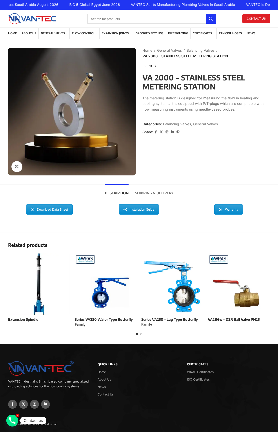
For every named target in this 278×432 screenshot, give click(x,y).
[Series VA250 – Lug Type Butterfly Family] (172, 284)
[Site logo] (32, 18)
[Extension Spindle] (39, 284)
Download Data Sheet (52, 209)
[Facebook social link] (155, 132)
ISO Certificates (198, 379)
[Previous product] (145, 66)
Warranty (231, 209)
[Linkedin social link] (172, 132)
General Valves (169, 50)
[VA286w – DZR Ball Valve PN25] (239, 284)
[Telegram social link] (178, 132)
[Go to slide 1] (137, 334)
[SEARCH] (211, 19)
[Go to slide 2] (141, 334)
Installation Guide (142, 209)
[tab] (117, 191)
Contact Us (256, 18)
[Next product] (155, 66)
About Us (104, 379)
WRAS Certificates (200, 372)
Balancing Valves (200, 50)
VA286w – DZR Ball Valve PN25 (234, 319)
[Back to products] (150, 66)
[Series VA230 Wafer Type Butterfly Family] (106, 284)
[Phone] (12, 421)
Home (147, 50)
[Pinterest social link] (167, 132)
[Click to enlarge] (16, 166)
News (102, 387)
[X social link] (161, 132)
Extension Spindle (23, 319)
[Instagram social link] (34, 404)
